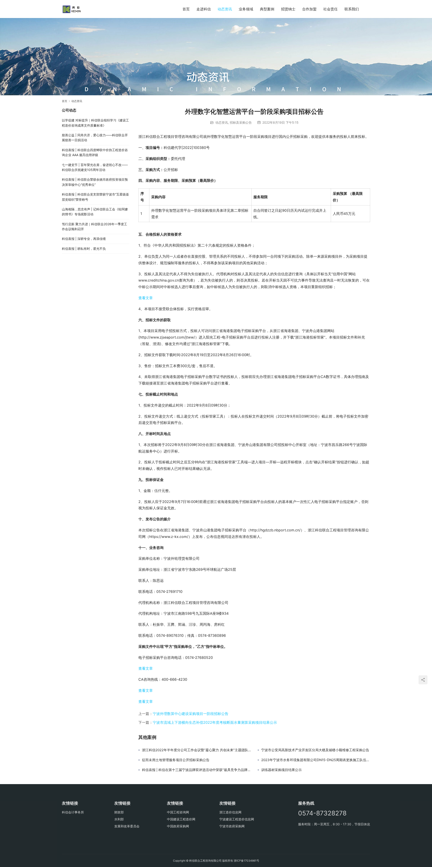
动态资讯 (225, 9)
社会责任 (330, 9)
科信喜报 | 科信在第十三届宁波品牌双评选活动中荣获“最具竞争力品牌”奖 (196, 770)
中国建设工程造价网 (181, 819)
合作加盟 (309, 9)
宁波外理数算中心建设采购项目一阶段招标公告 (190, 713)
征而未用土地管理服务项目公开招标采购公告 (175, 760)
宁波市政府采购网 (232, 826)
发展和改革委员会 (127, 826)
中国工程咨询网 (178, 812)
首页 (186, 9)
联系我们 (351, 9)
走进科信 (203, 9)
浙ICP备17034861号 (246, 860)
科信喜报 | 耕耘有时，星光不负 (84, 248)
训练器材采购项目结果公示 (281, 770)
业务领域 (246, 9)
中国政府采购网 (178, 826)
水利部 (119, 819)
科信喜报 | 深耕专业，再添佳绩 (84, 239)
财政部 (119, 812)
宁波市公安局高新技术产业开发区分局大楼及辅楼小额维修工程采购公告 (315, 750)
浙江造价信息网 (230, 812)
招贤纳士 (288, 9)
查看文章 (145, 298)
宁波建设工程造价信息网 (236, 819)
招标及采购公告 (241, 122)
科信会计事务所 (73, 812)
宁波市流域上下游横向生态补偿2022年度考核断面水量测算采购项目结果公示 (215, 722)
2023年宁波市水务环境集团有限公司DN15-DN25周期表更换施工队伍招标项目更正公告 (315, 760)
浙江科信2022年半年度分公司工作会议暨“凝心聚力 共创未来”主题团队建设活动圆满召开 (196, 750)
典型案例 (267, 9)
